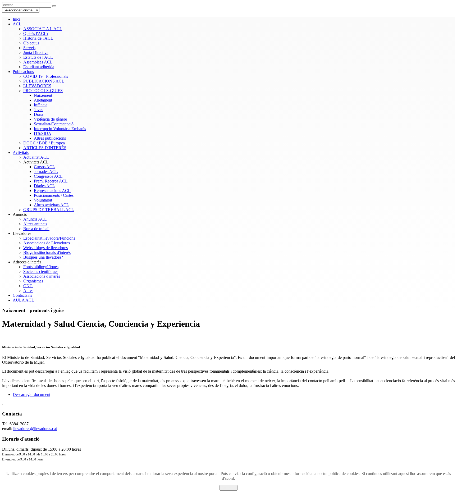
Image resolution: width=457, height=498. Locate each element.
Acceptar (228, 488)
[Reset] (54, 6)
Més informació (229, 493)
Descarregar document (31, 394)
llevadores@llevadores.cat (35, 428)
